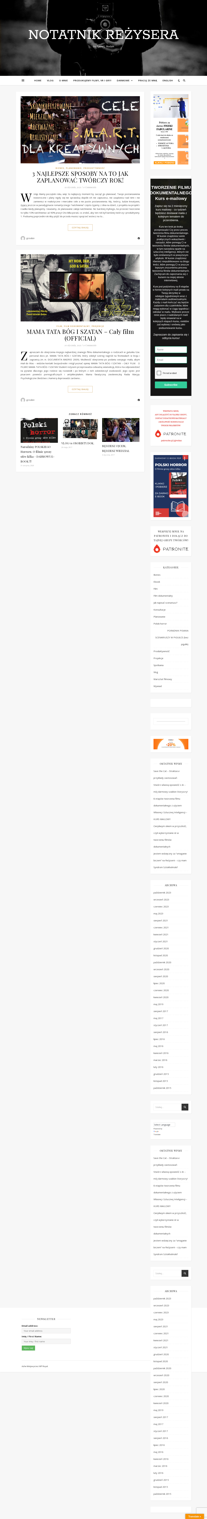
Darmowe (123, 80)
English (168, 80)
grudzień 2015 (161, 1073)
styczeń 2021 (161, 941)
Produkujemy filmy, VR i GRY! (92, 80)
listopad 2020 (161, 955)
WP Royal (43, 1366)
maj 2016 (158, 1046)
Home (38, 80)
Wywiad (158, 686)
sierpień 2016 (161, 1032)
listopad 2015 (161, 1080)
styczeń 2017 (161, 1025)
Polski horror (160, 623)
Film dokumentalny (77, 326)
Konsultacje (160, 609)
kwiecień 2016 (161, 1053)
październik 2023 (162, 892)
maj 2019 (158, 1004)
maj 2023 (158, 913)
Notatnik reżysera (103, 35)
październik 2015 (162, 1087)
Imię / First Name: (32, 1336)
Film (59, 326)
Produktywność (94, 168)
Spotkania (159, 665)
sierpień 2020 (161, 976)
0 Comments (89, 187)
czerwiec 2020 (161, 990)
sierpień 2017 (161, 1011)
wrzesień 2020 (161, 969)
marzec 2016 (160, 1060)
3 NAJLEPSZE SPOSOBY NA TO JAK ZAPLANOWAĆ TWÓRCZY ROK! (80, 176)
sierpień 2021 (161, 920)
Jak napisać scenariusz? (165, 602)
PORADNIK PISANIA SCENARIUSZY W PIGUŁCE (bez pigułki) (171, 637)
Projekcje (98, 326)
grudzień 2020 (161, 948)
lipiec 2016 (159, 1039)
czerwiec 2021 (161, 927)
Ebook (157, 581)
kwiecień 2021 (161, 934)
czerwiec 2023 (161, 906)
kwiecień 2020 (161, 997)
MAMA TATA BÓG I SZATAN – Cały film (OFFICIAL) (80, 334)
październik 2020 (162, 962)
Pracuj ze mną (147, 80)
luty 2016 (158, 1066)
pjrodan (30, 238)
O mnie (63, 80)
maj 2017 (158, 1018)
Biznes (60, 168)
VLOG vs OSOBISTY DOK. (77, 443)
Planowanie (74, 168)
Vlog (50, 80)
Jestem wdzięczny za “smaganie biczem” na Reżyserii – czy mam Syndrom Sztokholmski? (170, 860)
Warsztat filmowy (163, 679)
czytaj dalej (80, 227)
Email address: (30, 1325)
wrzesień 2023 (161, 899)
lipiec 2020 (159, 983)
